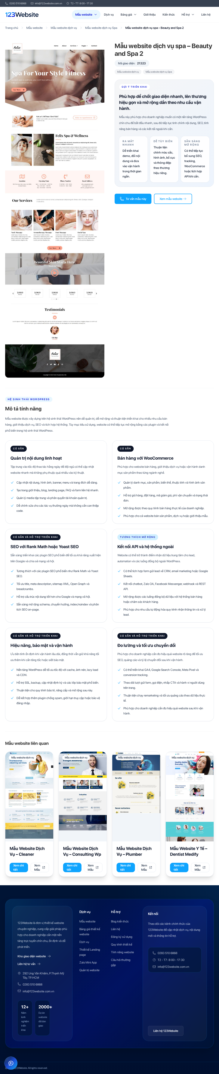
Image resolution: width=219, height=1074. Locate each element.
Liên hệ (205, 14)
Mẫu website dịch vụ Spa (101, 28)
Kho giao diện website (32, 956)
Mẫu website (83, 14)
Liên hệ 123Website (165, 1031)
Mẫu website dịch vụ (64, 28)
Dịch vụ (109, 14)
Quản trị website (89, 970)
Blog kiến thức (120, 921)
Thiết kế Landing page (89, 952)
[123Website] (22, 14)
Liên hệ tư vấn (27, 964)
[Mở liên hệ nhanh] (11, 1063)
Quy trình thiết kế (121, 944)
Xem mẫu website (171, 199)
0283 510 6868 (17, 3)
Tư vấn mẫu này (136, 199)
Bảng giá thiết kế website (89, 931)
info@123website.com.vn (48, 3)
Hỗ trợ (186, 14)
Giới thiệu (150, 14)
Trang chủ (11, 28)
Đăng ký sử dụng (121, 936)
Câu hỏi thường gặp (120, 962)
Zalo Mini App (88, 962)
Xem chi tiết (18, 867)
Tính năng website (122, 952)
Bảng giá (126, 14)
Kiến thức (169, 14)
